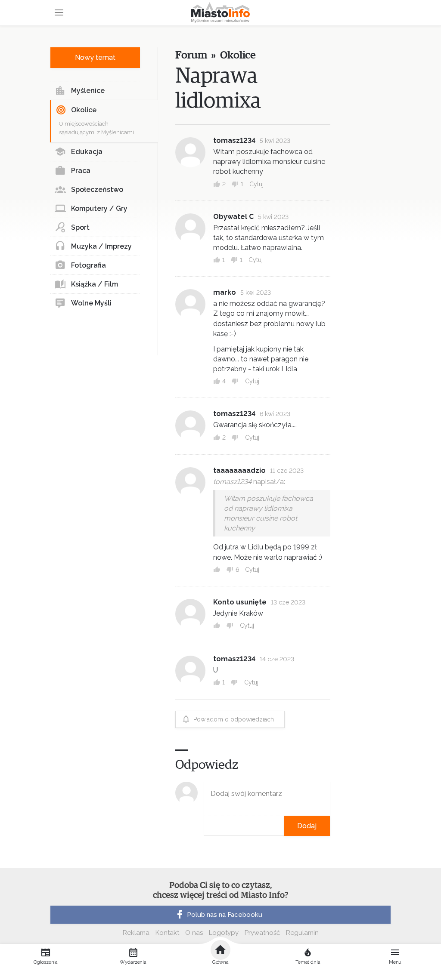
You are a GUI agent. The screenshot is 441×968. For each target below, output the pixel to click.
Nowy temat (95, 57)
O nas (194, 933)
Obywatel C (233, 217)
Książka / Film (94, 284)
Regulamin (302, 933)
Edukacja (86, 152)
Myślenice (88, 90)
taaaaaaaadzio (239, 470)
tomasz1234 (234, 140)
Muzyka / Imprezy (101, 246)
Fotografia (88, 265)
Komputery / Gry (99, 208)
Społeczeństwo (97, 189)
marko (224, 292)
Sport (80, 227)
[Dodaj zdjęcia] (206, 825)
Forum (191, 55)
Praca (80, 170)
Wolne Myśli (91, 303)
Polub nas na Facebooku (224, 915)
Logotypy (224, 933)
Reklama (136, 933)
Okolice (83, 110)
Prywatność (262, 933)
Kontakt (167, 933)
